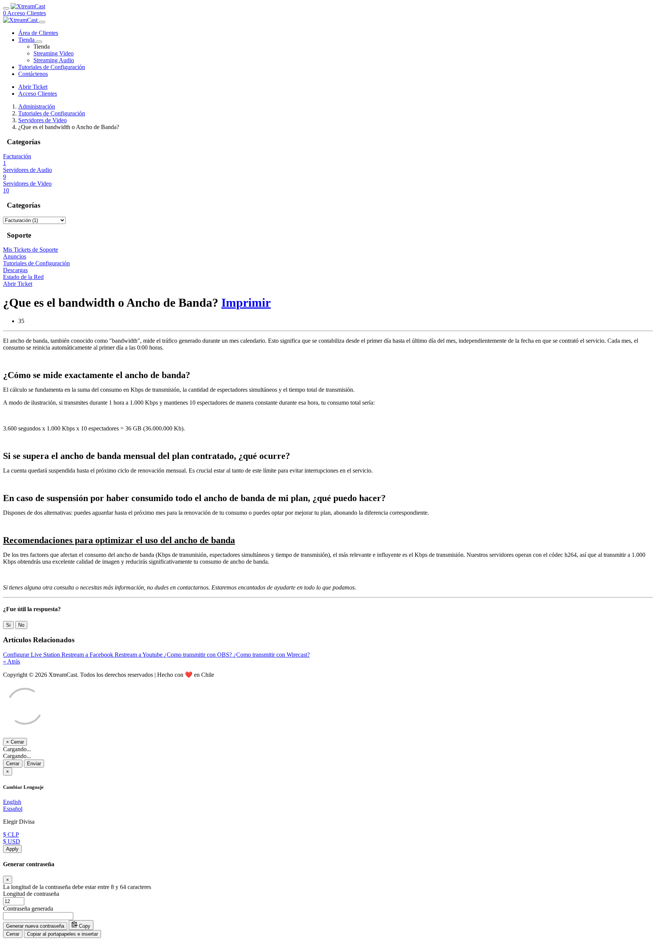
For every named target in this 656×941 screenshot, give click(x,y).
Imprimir (246, 302)
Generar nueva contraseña (35, 926)
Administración (36, 106)
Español (12, 808)
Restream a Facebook (88, 654)
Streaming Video (53, 53)
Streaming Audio (53, 60)
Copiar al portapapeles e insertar (62, 934)
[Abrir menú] (6, 8)
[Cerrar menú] (42, 22)
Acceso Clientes (26, 13)
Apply (12, 849)
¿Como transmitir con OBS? (198, 654)
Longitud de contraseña (31, 894)
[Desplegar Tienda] (39, 42)
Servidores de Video (42, 120)
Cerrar (12, 763)
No (21, 625)
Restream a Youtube (139, 654)
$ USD (11, 841)
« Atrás (11, 661)
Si (8, 625)
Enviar (34, 763)
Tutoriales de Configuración (51, 113)
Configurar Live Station (32, 654)
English (12, 802)
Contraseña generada (28, 908)
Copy (83, 926)
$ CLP (11, 834)
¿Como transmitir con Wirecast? (271, 654)
